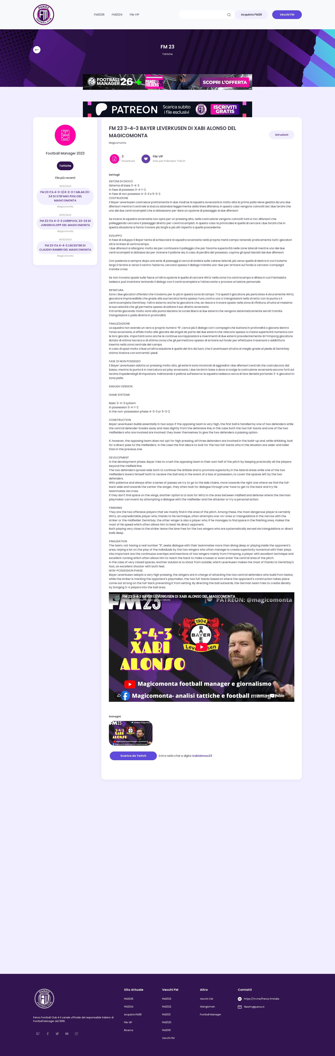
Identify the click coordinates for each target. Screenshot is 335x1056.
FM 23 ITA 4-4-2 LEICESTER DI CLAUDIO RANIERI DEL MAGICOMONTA (65, 247)
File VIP (134, 15)
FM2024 (117, 15)
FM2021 (166, 1014)
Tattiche (167, 54)
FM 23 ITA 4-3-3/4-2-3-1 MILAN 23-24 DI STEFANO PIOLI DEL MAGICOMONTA (65, 196)
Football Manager (210, 1014)
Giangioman (207, 1006)
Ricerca (128, 1030)
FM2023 (166, 999)
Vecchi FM (168, 1038)
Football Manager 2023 (65, 153)
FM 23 (167, 46)
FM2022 (166, 1006)
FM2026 (99, 15)
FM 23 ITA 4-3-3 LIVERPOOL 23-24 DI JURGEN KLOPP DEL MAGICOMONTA (65, 223)
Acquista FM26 (133, 1014)
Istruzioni (281, 135)
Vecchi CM (206, 999)
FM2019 (166, 1030)
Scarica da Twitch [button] (133, 756)
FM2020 (166, 1022)
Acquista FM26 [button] (251, 15)
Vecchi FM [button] (287, 15)
